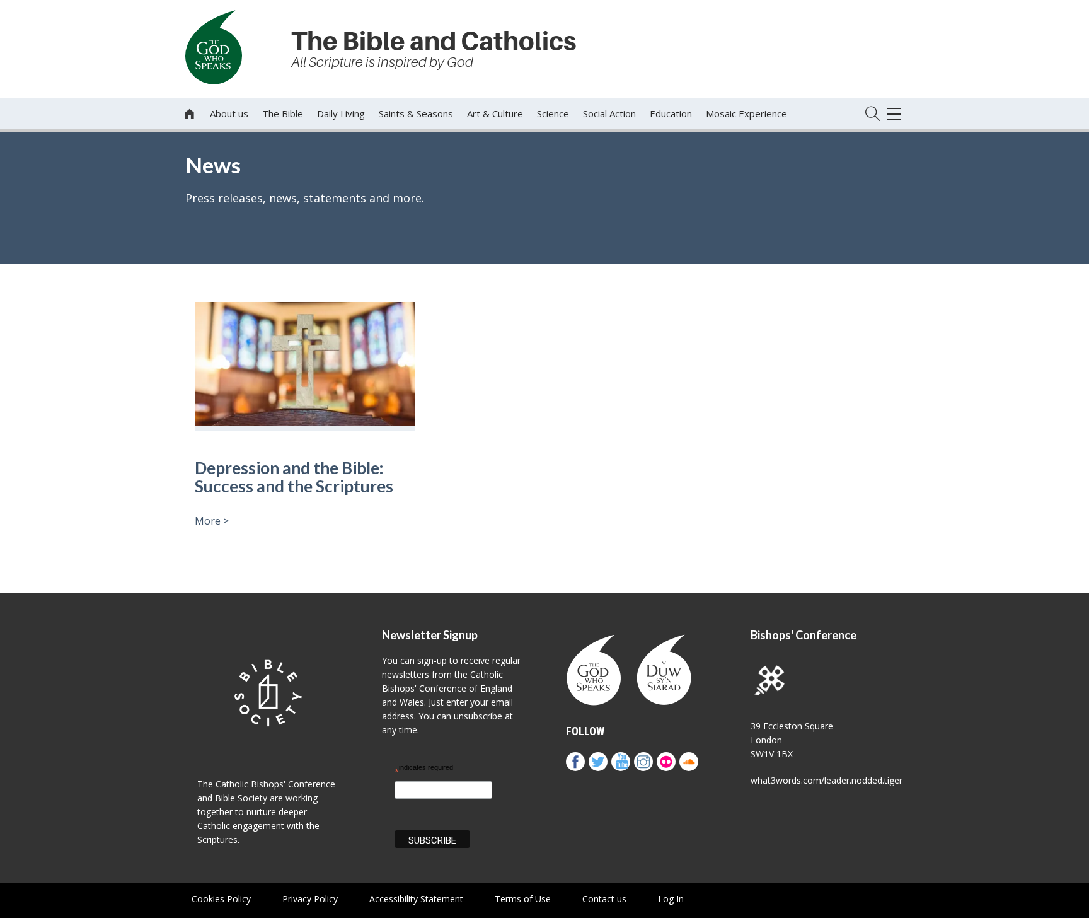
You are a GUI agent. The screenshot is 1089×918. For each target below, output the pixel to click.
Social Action (609, 113)
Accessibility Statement (416, 899)
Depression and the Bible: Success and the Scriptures (294, 477)
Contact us (604, 899)
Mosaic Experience (746, 113)
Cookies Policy (221, 899)
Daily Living (341, 113)
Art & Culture (495, 113)
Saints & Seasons (416, 113)
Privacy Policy (310, 899)
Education (671, 113)
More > (212, 521)
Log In (671, 899)
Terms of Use (523, 899)
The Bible (282, 113)
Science (553, 113)
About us (229, 113)
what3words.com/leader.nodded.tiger (826, 780)
